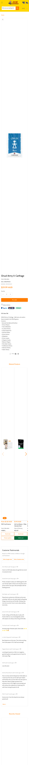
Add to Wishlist (6, 305)
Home (2, 15)
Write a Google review (7, 559)
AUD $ (23, 8)
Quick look (7, 534)
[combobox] (10, 8)
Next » (4, 704)
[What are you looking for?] (17, 8)
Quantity (3, 291)
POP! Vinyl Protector (6, 524)
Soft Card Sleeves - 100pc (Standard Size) (20, 525)
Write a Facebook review (19, 559)
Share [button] (13, 353)
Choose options (7, 538)
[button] (2, 2)
